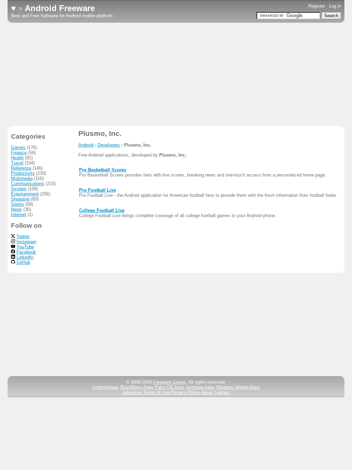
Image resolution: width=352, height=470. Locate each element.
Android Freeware (60, 8)
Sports (17, 204)
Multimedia (22, 178)
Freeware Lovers (169, 382)
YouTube (25, 246)
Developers (109, 145)
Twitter (23, 236)
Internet (18, 214)
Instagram (26, 241)
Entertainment (25, 193)
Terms (156, 392)
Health (17, 157)
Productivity (23, 173)
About (207, 392)
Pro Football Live (97, 190)
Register (316, 6)
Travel (17, 162)
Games (18, 147)
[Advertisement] (176, 74)
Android (86, 145)
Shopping (20, 199)
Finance (19, 152)
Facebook (26, 252)
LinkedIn (24, 257)
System (18, 188)
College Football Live (101, 210)
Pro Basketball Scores (102, 169)
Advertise (132, 392)
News (16, 209)
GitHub (23, 262)
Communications (27, 183)
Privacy (185, 392)
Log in (335, 6)
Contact (222, 392)
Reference (21, 168)
